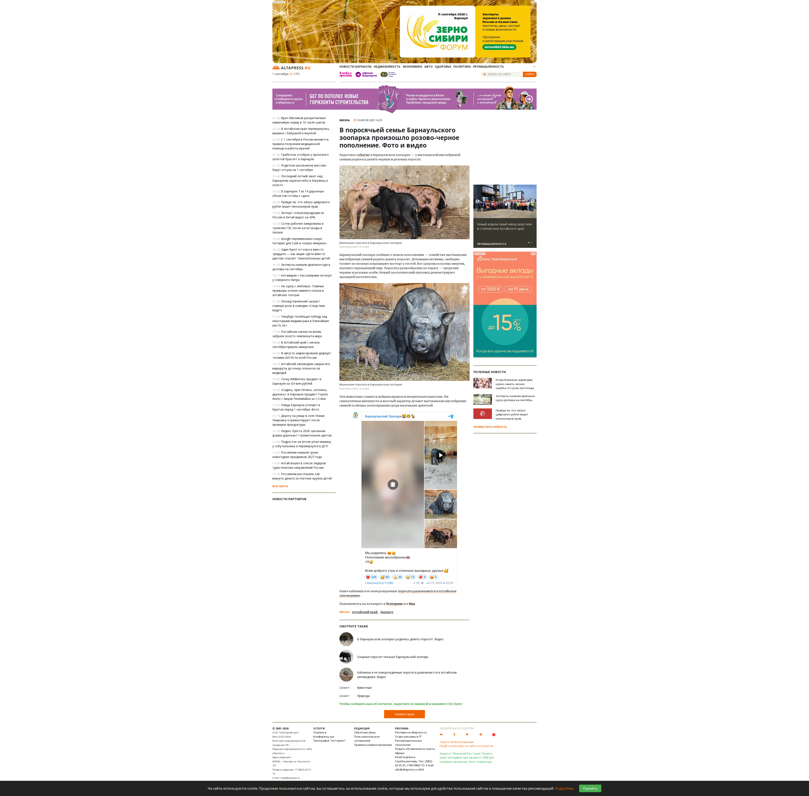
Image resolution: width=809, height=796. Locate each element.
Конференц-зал (323, 736)
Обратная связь (365, 732)
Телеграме (394, 604)
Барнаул (386, 612)
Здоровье (443, 66)
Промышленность (488, 66)
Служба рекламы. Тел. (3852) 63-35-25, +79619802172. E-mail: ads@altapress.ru (414, 765)
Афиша (399, 753)
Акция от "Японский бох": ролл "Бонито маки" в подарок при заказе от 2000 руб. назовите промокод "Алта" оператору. (467, 758)
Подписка (319, 732)
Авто (428, 66)
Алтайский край (365, 612)
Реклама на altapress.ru (411, 732)
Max (412, 604)
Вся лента (280, 486)
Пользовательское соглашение (367, 739)
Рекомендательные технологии (408, 743)
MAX (421, 769)
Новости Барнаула (355, 66)
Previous (477, 201)
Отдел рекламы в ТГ (408, 736)
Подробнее (564, 788)
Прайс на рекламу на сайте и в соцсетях (467, 746)
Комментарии (404, 714)
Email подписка (405, 757)
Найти (529, 74)
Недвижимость (387, 66)
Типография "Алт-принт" (329, 740)
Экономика (412, 66)
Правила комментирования (373, 745)
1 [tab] (529, 243)
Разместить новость (490, 427)
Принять (590, 788)
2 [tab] (531, 243)
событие (363, 155)
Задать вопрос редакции (457, 742)
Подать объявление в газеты (415, 749)
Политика (462, 66)
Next (532, 201)
